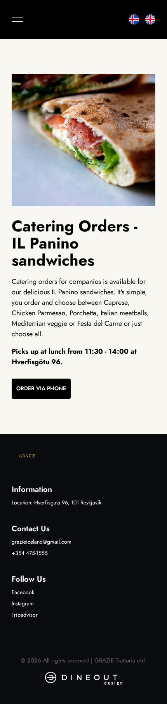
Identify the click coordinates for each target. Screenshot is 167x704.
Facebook (23, 592)
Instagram (23, 603)
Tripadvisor (25, 615)
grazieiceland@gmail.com (41, 542)
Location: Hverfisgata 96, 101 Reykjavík (56, 502)
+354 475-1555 (30, 553)
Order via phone (41, 388)
